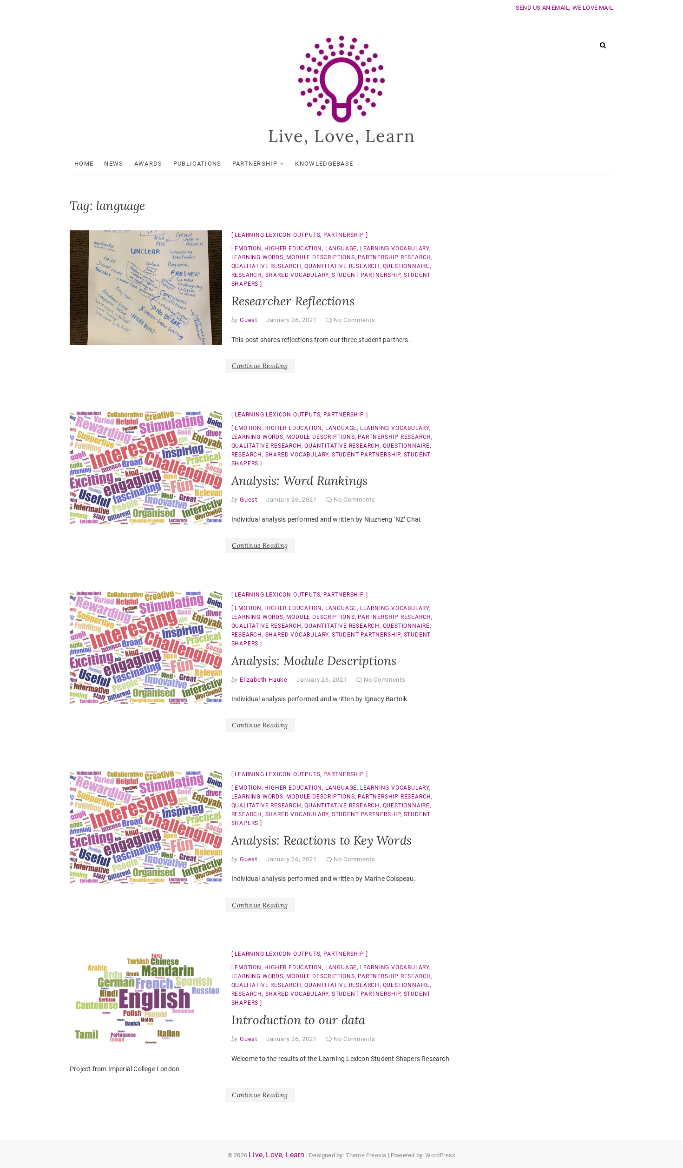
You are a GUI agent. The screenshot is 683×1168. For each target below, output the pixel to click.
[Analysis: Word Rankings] (146, 467)
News (113, 163)
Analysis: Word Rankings (299, 480)
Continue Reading (260, 366)
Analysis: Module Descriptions (314, 660)
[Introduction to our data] (146, 1000)
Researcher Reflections (293, 301)
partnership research (394, 257)
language (341, 248)
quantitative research (342, 266)
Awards (148, 163)
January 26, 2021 (291, 319)
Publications (197, 163)
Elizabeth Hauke (263, 679)
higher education (293, 248)
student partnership (366, 275)
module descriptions (320, 257)
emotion (248, 248)
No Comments (354, 319)
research (246, 275)
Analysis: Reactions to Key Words (321, 840)
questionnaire (406, 266)
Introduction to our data (298, 1019)
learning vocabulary (394, 248)
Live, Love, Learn (341, 136)
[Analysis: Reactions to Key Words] (146, 827)
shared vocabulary (297, 275)
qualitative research (266, 266)
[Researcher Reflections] (146, 287)
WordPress (440, 1155)
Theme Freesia (366, 1155)
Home (83, 163)
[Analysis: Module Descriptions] (146, 647)
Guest (247, 319)
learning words (257, 257)
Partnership (254, 163)
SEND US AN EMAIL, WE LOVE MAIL (564, 7)
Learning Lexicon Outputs (277, 235)
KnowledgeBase (324, 163)
